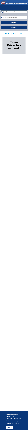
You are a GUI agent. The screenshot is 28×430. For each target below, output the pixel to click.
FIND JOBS (14, 22)
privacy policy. (13, 423)
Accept (9, 428)
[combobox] (14, 11)
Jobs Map (14, 27)
